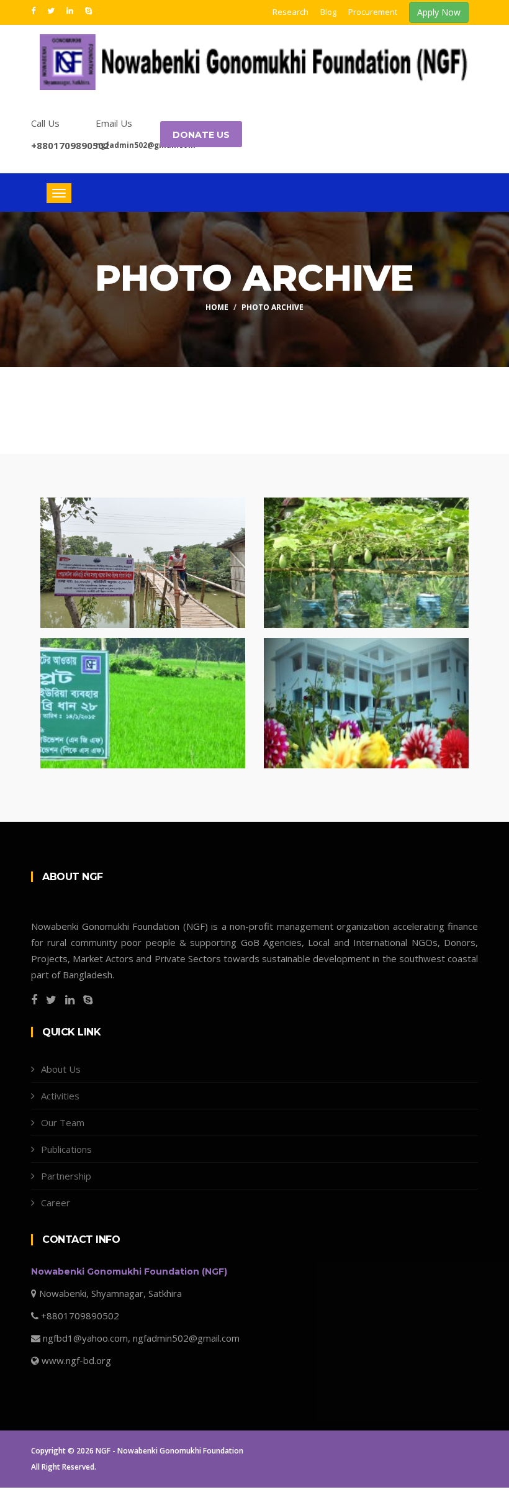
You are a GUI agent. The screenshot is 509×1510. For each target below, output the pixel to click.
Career (55, 1202)
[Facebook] (34, 10)
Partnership (66, 1176)
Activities (60, 1095)
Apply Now (439, 12)
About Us (61, 1069)
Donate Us (201, 134)
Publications (66, 1149)
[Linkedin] (71, 10)
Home (216, 307)
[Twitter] (52, 10)
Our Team (62, 1122)
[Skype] (88, 10)
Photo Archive (272, 307)
